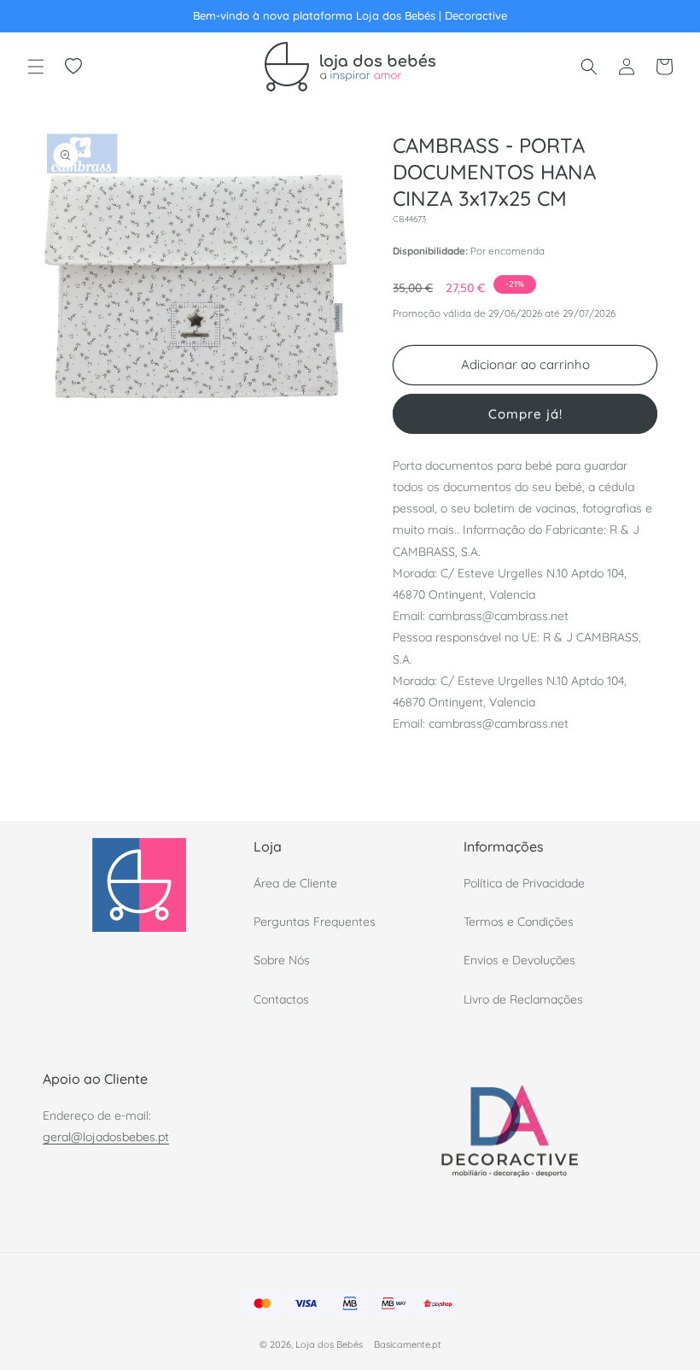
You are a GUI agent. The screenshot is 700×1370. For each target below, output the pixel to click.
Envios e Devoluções (519, 960)
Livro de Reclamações (523, 999)
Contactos (281, 999)
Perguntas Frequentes (315, 921)
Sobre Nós (282, 960)
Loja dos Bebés (329, 1344)
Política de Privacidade (524, 883)
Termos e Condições (519, 921)
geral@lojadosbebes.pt (106, 1137)
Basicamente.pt (407, 1344)
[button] (36, 66)
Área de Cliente (295, 883)
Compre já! (525, 414)
